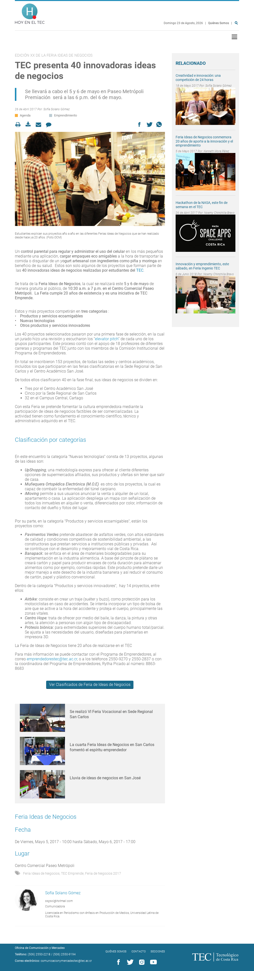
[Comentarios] (50, 124)
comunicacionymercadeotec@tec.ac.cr (66, 961)
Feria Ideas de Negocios (41, 873)
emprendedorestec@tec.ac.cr (52, 659)
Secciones (158, 951)
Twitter (129, 962)
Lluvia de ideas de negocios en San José (105, 778)
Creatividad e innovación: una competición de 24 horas (198, 78)
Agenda (25, 115)
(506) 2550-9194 (64, 954)
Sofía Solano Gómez (56, 109)
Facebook (118, 962)
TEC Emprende (72, 873)
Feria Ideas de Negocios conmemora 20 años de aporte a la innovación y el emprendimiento (204, 141)
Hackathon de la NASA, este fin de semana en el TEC (201, 205)
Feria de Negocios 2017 (103, 873)
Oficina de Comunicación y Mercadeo (40, 948)
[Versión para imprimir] (19, 124)
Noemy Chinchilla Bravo (219, 213)
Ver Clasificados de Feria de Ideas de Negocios (89, 684)
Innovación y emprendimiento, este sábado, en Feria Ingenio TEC (202, 266)
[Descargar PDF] (30, 124)
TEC (139, 270)
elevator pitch (106, 338)
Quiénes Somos (218, 23)
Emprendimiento (65, 115)
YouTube (153, 962)
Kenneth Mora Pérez (216, 151)
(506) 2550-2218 (39, 954)
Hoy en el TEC (30, 12)
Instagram (141, 962)
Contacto (138, 951)
